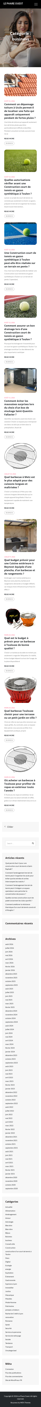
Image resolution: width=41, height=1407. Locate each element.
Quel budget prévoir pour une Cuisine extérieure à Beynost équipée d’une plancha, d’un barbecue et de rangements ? (19, 566)
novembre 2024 (11, 1015)
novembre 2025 (11, 977)
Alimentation (10, 1211)
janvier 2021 (10, 1174)
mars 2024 (9, 1044)
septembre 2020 (11, 1188)
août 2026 (9, 944)
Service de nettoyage (13, 1336)
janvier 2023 (10, 1089)
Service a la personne (13, 1332)
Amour (8, 1218)
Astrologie (9, 1222)
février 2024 (10, 1048)
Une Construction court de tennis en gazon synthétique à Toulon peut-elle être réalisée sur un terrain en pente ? (20, 259)
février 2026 (10, 966)
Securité (8, 1328)
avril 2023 (9, 1077)
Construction (10, 1248)
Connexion (9, 1369)
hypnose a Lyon (11, 1284)
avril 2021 (9, 1162)
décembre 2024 (11, 1011)
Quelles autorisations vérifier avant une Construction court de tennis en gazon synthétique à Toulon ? (18, 186)
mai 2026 (8, 955)
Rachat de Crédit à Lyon (14, 1313)
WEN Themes (25, 1402)
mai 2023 (8, 1074)
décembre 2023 (11, 1055)
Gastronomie (10, 1280)
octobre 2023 (10, 1059)
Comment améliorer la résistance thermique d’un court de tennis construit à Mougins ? (20, 907)
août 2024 (9, 1026)
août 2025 (9, 989)
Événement (9, 1276)
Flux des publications (13, 1373)
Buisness (8, 1236)
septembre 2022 (11, 1103)
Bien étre (8, 1225)
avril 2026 (9, 959)
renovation (9, 1317)
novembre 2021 (11, 1140)
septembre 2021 (11, 1148)
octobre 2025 (10, 981)
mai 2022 (8, 1118)
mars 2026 (9, 963)
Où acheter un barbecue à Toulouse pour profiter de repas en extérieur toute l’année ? (19, 785)
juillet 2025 (9, 992)
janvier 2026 (10, 970)
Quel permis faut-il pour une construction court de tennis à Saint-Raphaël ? (19, 866)
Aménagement (10, 1214)
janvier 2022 (10, 1133)
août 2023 (9, 1066)
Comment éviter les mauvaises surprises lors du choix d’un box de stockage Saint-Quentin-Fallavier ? (19, 407)
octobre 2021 (10, 1144)
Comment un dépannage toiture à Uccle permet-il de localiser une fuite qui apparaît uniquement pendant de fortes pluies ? (20, 111)
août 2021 (9, 1151)
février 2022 (10, 1129)
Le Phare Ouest (13, 3)
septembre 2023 (11, 1063)
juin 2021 (8, 1155)
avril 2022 (9, 1122)
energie (8, 1269)
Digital (7, 1262)
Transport (9, 1347)
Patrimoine (9, 1306)
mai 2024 (8, 1037)
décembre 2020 (11, 1177)
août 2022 (9, 1107)
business (9, 143)
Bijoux (7, 1233)
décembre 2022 (11, 1092)
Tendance (8, 1343)
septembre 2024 (11, 1022)
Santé (7, 1325)
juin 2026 (8, 952)
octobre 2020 (10, 1185)
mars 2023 (9, 1081)
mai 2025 (8, 1000)
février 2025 (10, 1007)
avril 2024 (9, 1040)
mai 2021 (8, 1159)
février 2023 (10, 1085)
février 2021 (10, 1170)
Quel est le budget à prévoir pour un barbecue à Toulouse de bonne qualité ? (19, 643)
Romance (8, 1321)
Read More (9, 138)
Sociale (8, 1339)
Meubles (8, 1299)
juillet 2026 (9, 948)
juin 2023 (8, 1070)
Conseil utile (10, 1244)
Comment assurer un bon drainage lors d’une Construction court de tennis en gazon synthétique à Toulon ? (19, 332)
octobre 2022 (10, 1100)
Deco (7, 1258)
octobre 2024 (10, 1018)
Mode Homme (10, 1302)
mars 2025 (9, 1003)
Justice (8, 1291)
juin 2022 (8, 1114)
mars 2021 (9, 1166)
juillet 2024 (9, 1029)
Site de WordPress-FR (13, 1380)
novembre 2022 (11, 1096)
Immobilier (9, 1288)
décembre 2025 (11, 974)
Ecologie (8, 1265)
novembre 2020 (11, 1181)
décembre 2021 (11, 1137)
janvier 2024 (10, 1052)
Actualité (8, 1207)
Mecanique (9, 1295)
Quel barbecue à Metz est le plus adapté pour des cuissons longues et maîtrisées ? (19, 482)
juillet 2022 (9, 1111)
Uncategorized (10, 1350)
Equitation (9, 1273)
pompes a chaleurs (12, 1310)
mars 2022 (9, 1125)
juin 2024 (8, 1033)
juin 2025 (8, 996)
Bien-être (8, 1229)
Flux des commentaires (14, 1376)
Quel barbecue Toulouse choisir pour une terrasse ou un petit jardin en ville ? (20, 714)
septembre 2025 (11, 985)
